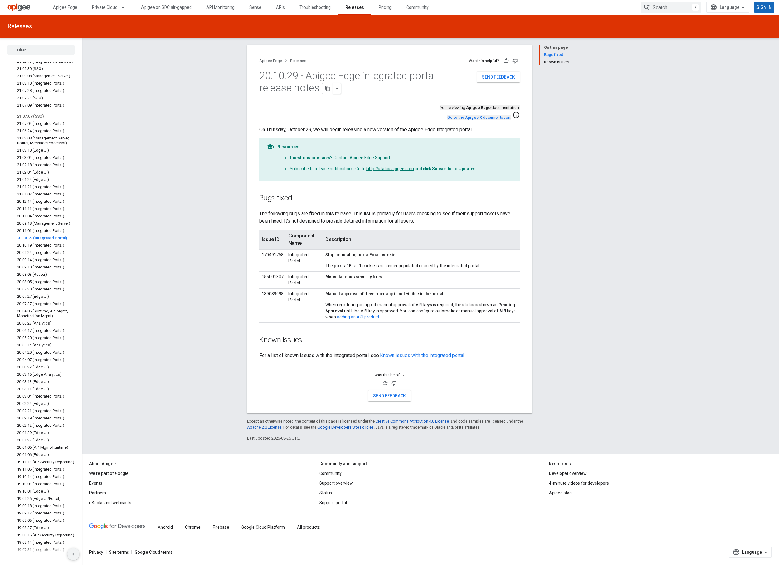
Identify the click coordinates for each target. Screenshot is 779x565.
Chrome (193, 527)
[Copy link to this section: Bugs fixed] (298, 198)
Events (95, 483)
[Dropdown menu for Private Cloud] (125, 7)
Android (165, 527)
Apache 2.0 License (264, 427)
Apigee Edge (65, 7)
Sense (255, 7)
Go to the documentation (478, 117)
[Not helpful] (515, 60)
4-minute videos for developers (579, 483)
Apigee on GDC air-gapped (166, 7)
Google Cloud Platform (263, 527)
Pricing (385, 7)
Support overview (336, 483)
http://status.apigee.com (390, 168)
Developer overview (568, 473)
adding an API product (358, 316)
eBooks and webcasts (110, 502)
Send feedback (498, 77)
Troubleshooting (315, 7)
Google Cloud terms (154, 552)
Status (325, 492)
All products (308, 527)
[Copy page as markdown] (327, 88)
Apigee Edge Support (370, 157)
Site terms (119, 552)
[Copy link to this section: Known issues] (308, 340)
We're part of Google (108, 473)
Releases (354, 7)
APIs (280, 7)
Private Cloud (104, 7)
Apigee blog (560, 492)
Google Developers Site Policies (345, 427)
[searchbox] (41, 50)
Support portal (333, 502)
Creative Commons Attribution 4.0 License (412, 421)
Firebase (221, 527)
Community (417, 7)
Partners (97, 492)
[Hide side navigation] (73, 554)
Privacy (96, 552)
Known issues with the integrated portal (422, 355)
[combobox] (671, 7)
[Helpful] (506, 60)
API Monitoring (220, 7)
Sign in (764, 7)
